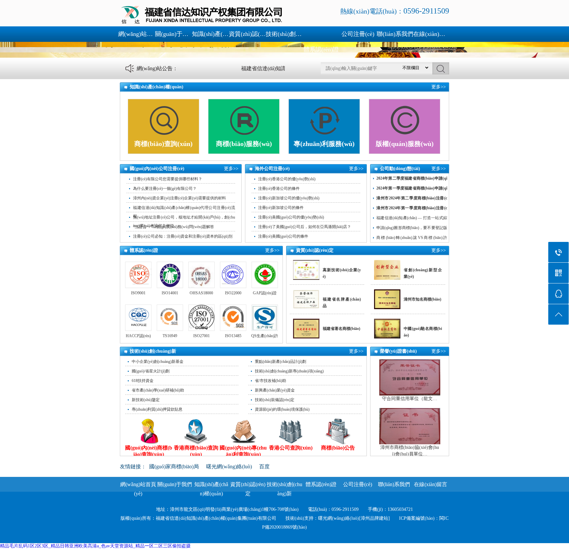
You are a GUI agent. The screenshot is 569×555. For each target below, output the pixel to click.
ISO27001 (201, 336)
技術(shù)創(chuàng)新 (284, 34)
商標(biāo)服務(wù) (244, 143)
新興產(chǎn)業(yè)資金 (275, 390)
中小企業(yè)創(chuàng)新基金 (157, 361)
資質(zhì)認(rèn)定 (247, 34)
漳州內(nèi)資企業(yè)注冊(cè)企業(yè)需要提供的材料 (179, 198)
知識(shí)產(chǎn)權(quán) (210, 34)
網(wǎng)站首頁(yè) (136, 34)
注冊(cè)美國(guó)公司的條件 (283, 236)
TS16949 (170, 336)
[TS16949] (170, 318)
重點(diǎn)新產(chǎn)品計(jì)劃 (280, 361)
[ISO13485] (233, 318)
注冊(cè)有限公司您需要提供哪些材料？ (167, 179)
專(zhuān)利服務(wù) (324, 143)
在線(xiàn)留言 (431, 34)
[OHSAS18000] (201, 275)
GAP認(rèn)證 (265, 293)
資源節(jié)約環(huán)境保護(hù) (282, 409)
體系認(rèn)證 (321, 49)
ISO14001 (170, 293)
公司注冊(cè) (357, 34)
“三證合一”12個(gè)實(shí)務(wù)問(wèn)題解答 (173, 226)
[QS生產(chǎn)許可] (265, 318)
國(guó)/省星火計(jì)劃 (151, 371)
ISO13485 (233, 336)
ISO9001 (138, 293)
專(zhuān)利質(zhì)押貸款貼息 (157, 409)
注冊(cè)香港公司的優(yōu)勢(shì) (286, 179)
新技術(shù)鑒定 (146, 399)
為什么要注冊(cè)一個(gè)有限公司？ (165, 188)
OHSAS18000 (201, 293)
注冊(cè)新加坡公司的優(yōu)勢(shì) (288, 198)
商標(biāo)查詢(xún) (163, 143)
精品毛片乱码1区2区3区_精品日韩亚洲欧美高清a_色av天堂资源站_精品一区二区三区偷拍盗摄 (95, 545)
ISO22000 (233, 293)
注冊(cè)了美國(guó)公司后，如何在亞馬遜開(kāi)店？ (304, 226)
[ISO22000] (233, 275)
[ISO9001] (138, 275)
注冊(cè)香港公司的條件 (279, 188)
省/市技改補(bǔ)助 (270, 380)
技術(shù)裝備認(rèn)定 (274, 399)
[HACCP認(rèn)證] (138, 318)
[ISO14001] (170, 275)
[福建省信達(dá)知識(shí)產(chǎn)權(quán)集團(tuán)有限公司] (202, 23)
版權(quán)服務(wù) (405, 143)
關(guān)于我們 (173, 34)
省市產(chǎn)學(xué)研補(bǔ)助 (158, 390)
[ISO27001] (201, 318)
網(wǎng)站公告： (157, 68)
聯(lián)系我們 (395, 34)
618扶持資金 (142, 380)
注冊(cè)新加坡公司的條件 (281, 207)
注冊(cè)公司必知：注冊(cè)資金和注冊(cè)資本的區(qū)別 (182, 236)
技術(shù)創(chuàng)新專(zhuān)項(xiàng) (289, 371)
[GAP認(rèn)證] (265, 275)
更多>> (438, 86)
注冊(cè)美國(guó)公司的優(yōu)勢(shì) (291, 217)
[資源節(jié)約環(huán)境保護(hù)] (321, 34)
